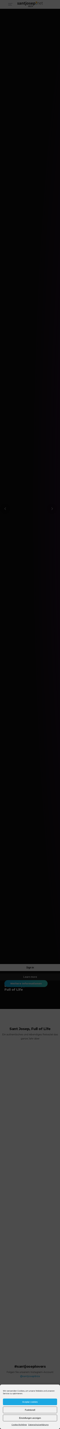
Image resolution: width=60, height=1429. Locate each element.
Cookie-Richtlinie (19, 1425)
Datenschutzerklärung (38, 1425)
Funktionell (30, 1410)
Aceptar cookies (30, 1402)
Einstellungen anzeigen (30, 1418)
